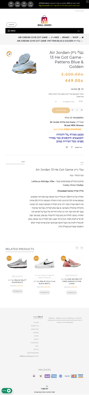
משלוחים (36, 332)
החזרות (36, 336)
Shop (75, 37)
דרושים (36, 339)
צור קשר (36, 349)
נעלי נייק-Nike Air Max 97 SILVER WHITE (17, 281)
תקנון (37, 346)
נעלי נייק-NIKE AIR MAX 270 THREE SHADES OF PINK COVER (71, 281)
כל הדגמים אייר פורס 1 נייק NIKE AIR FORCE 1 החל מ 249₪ (44, 276)
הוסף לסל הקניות (61, 110)
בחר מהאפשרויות (17, 291)
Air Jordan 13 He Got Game (33, 37)
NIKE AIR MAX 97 (17, 276)
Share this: (78, 147)
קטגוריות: (80, 122)
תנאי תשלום (35, 329)
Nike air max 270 (72, 275)
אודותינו (36, 322)
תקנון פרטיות (35, 343)
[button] (9, 54)
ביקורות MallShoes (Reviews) (29, 356)
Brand (65, 37)
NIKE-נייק (55, 37)
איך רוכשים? (35, 326)
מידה (81, 101)
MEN (73, 125)
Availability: (78, 117)
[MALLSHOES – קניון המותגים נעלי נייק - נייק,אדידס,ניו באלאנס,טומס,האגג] (44, 20)
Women (80, 125)
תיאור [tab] (23, 162)
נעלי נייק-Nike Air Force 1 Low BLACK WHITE (44, 282)
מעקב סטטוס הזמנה (33, 353)
